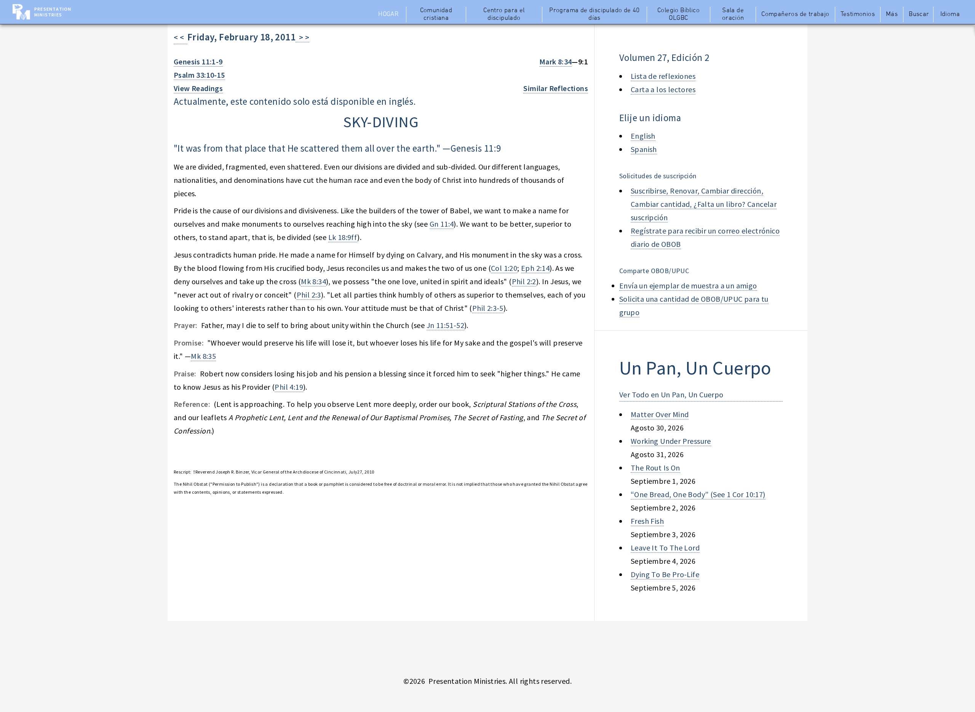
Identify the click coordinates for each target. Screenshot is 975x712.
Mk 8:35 (203, 356)
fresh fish (647, 521)
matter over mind (660, 414)
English (643, 136)
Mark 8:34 (555, 61)
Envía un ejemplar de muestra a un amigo (688, 285)
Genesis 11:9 (476, 148)
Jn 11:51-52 (445, 325)
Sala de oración (733, 14)
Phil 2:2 (524, 281)
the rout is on (655, 467)
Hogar (388, 14)
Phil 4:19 (289, 387)
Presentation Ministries (52, 12)
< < (180, 37)
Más (892, 14)
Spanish (644, 149)
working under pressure (671, 441)
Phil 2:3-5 (487, 308)
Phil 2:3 (309, 294)
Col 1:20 (504, 268)
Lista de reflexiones (663, 76)
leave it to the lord (665, 547)
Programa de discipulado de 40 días (594, 14)
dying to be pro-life (665, 574)
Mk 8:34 (313, 281)
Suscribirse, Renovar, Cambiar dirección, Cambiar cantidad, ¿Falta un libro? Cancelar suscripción (704, 204)
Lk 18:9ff (343, 237)
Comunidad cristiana (436, 14)
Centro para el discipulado (504, 14)
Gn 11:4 (442, 224)
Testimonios (858, 14)
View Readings (198, 88)
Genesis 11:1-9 (198, 61)
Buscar (919, 14)
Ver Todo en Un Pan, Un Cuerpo (671, 394)
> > (302, 37)
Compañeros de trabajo (795, 14)
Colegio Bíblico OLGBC (678, 14)
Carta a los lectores (663, 89)
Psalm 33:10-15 (199, 75)
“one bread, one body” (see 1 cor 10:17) (698, 494)
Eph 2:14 (535, 268)
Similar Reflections (555, 88)
